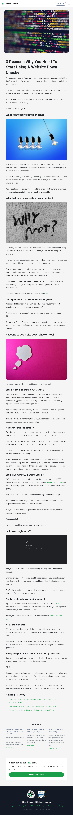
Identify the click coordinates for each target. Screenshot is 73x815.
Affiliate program (41, 806)
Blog (32, 806)
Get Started (60, 3)
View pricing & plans (36, 774)
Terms (50, 806)
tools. (48, 294)
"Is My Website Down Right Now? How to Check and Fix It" (31, 710)
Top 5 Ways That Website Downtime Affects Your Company (32, 706)
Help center (14, 806)
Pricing (21, 806)
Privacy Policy (58, 806)
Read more (9, 748)
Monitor (11, 4)
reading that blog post (55, 482)
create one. (58, 603)
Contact (27, 806)
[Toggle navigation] (69, 3)
